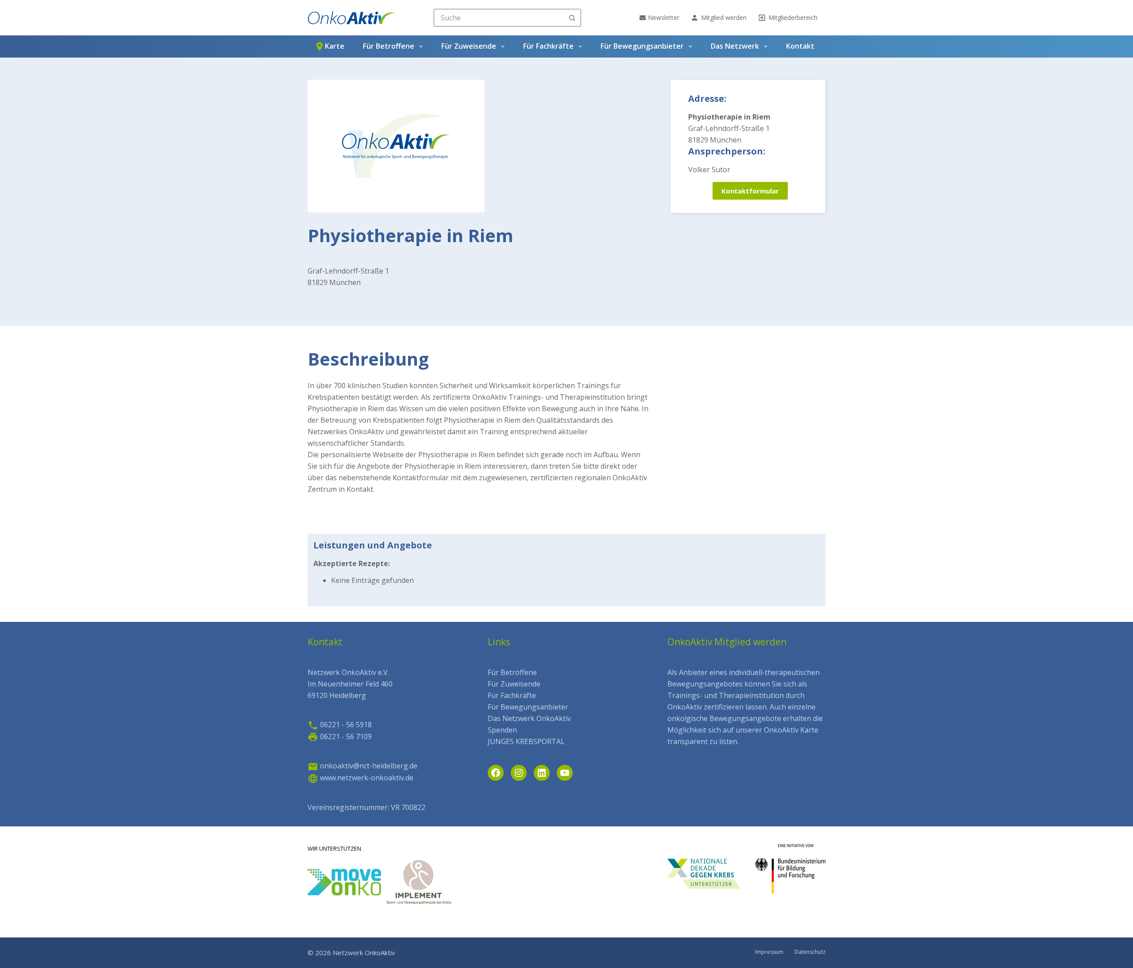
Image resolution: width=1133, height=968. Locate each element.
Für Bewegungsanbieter (642, 46)
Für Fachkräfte (548, 46)
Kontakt (800, 46)
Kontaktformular (750, 190)
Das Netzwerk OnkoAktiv (529, 718)
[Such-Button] (572, 17)
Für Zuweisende (468, 46)
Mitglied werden (724, 17)
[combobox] (499, 18)
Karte (334, 46)
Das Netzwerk (735, 46)
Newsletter (663, 17)
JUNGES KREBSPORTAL (526, 741)
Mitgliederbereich (792, 17)
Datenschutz (809, 952)
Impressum (769, 952)
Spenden (502, 730)
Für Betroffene (388, 46)
